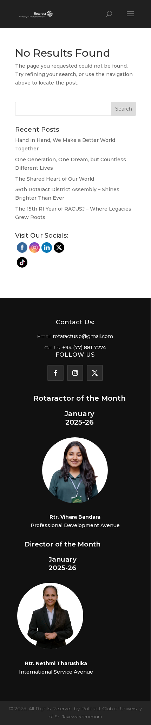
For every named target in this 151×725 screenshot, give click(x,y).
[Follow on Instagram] (75, 373)
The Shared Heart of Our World (54, 179)
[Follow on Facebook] (55, 373)
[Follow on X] (95, 373)
